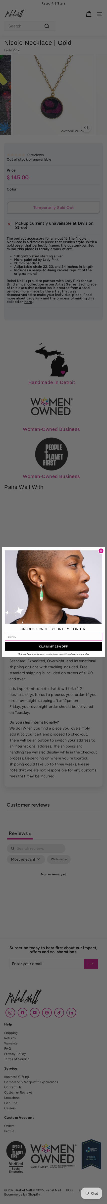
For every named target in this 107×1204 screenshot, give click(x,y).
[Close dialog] (101, 551)
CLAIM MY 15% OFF (53, 646)
